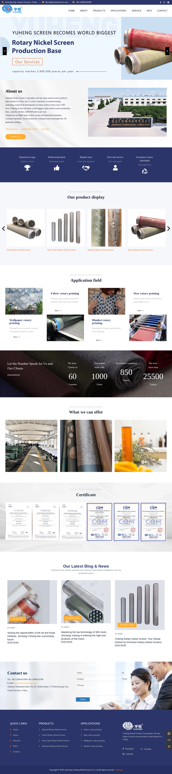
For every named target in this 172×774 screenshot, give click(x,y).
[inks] (24, 301)
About (84, 11)
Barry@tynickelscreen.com (56, 2)
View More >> (15, 137)
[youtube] (164, 2)
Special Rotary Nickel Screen (140, 250)
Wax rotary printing (92, 735)
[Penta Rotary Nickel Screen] (25, 228)
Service (136, 11)
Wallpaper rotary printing (94, 741)
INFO (15, 746)
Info (149, 11)
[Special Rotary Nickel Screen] (146, 228)
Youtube (147, 749)
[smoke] (65, 328)
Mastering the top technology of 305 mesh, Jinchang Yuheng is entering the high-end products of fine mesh (84, 635)
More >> (58, 311)
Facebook (129, 749)
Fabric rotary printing (93, 729)
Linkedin (129, 754)
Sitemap (119, 770)
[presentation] (5, 51)
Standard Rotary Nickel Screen (100, 250)
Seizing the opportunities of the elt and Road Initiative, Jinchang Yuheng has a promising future (31, 636)
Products (99, 11)
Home (71, 11)
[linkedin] (168, 2)
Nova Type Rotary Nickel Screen (61, 250)
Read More (13, 642)
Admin (12, 628)
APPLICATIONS (118, 11)
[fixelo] (12, 11)
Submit (83, 699)
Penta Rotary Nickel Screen (18, 250)
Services (16, 741)
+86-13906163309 (83, 2)
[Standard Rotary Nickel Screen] (106, 228)
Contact (162, 11)
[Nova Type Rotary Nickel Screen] (66, 228)
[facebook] (160, 2)
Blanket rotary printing (93, 746)
